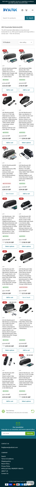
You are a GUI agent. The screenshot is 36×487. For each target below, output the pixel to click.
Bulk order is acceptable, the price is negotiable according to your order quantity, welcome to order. (18, 2)
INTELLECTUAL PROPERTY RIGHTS (12, 468)
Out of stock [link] (10, 194)
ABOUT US (4, 471)
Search (31, 18)
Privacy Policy (5, 466)
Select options (26, 143)
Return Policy (5, 464)
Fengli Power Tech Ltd (19, 481)
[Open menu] (33, 10)
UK (26, 481)
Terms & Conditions (7, 459)
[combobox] (18, 18)
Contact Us (4, 473)
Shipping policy (6, 461)
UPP (3, 66)
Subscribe (30, 433)
